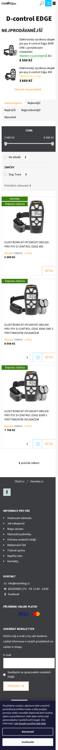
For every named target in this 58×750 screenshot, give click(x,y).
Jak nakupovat (16, 523)
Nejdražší (10, 110)
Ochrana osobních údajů (21, 540)
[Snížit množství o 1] (30, 359)
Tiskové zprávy (16, 550)
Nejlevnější (33, 103)
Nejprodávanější (30, 110)
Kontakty (12, 561)
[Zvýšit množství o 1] (30, 355)
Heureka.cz (36, 481)
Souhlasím (28, 742)
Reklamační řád (16, 545)
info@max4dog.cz (19, 583)
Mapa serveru (15, 529)
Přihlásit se (16, 686)
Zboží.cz (19, 481)
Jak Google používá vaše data (30, 723)
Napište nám (15, 556)
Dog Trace (18, 174)
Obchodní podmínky (19, 534)
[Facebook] (7, 492)
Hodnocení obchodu (19, 518)
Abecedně (10, 117)
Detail (49, 271)
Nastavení (28, 732)
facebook (13, 594)
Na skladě (17, 157)
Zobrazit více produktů (27, 89)
